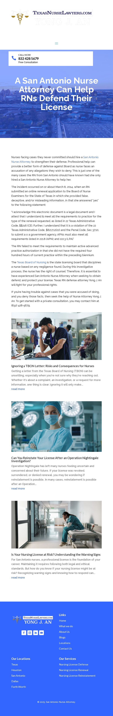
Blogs (62, 637)
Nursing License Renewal (73, 670)
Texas (14, 664)
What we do (66, 626)
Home (62, 620)
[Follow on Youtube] (41, 632)
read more (18, 389)
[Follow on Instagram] (29, 632)
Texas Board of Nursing (31, 262)
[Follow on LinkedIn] (35, 632)
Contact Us (65, 648)
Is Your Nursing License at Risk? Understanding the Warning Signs (55, 554)
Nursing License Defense (73, 664)
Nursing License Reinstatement (77, 675)
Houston (16, 670)
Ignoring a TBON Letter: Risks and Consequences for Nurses (52, 366)
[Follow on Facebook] (23, 632)
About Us (64, 631)
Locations (64, 643)
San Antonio (18, 675)
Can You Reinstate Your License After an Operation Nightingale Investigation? (54, 459)
